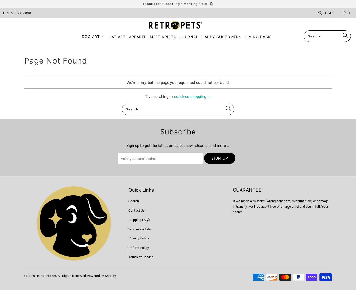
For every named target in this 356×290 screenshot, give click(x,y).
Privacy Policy (138, 238)
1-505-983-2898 (17, 13)
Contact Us (136, 210)
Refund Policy (138, 248)
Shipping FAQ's (139, 220)
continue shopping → (192, 96)
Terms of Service (141, 257)
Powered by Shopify (101, 276)
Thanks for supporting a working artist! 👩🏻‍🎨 (178, 4)
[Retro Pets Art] (175, 25)
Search (133, 201)
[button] (93, 36)
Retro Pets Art (46, 276)
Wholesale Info (139, 229)
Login (328, 13)
